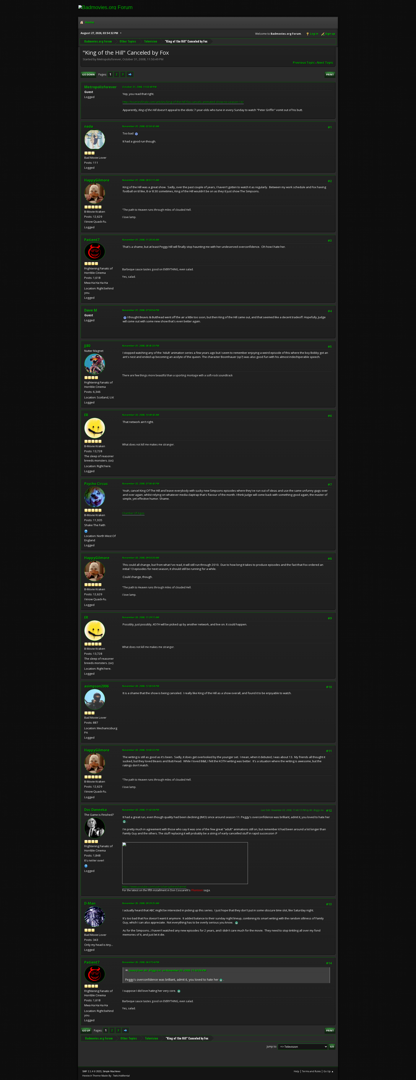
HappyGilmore (96, 180)
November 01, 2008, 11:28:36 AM (140, 239)
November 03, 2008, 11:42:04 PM (140, 809)
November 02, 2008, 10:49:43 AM (140, 414)
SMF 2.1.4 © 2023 (91, 1071)
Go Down (88, 74)
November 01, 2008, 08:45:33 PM (140, 345)
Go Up (86, 1030)
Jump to (271, 1046)
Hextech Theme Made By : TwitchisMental (106, 1075)
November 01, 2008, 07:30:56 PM (140, 310)
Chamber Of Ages (133, 513)
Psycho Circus (96, 483)
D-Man (90, 903)
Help (296, 1071)
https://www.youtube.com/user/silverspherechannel (154, 887)
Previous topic (304, 63)
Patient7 (91, 239)
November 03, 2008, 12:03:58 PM (140, 686)
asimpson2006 (96, 686)
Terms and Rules (311, 1071)
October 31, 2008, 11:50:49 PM (139, 86)
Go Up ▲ (328, 1071)
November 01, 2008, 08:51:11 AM (140, 180)
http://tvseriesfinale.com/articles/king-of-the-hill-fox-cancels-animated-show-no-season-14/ (183, 102)
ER (86, 415)
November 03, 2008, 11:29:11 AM (140, 617)
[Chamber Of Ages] (86, 531)
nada (88, 126)
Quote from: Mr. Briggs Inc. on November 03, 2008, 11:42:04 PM (167, 970)
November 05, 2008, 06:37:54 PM (140, 962)
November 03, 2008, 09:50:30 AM (140, 557)
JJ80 (87, 345)
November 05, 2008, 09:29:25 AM (140, 903)
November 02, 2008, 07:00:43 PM (140, 483)
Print (330, 74)
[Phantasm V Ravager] (86, 865)
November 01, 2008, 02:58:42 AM (140, 126)
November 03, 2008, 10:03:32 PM (140, 750)
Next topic (325, 63)
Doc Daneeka (95, 809)
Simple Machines (111, 1071)
